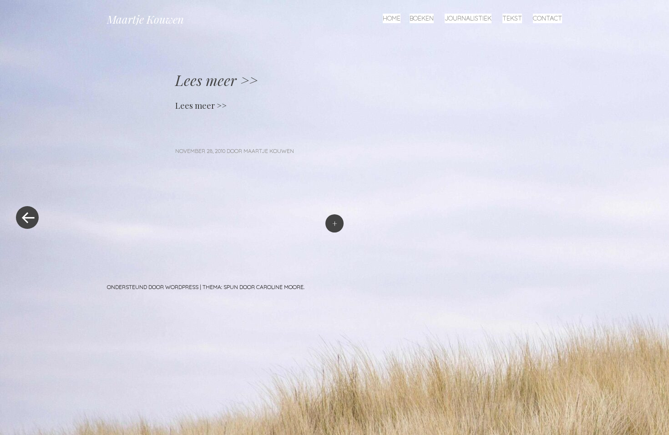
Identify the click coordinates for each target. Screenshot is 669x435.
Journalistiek (468, 18)
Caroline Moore (280, 286)
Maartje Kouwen (145, 19)
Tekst (512, 18)
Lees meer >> (201, 105)
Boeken (422, 18)
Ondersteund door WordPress (152, 286)
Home (391, 18)
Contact (547, 18)
